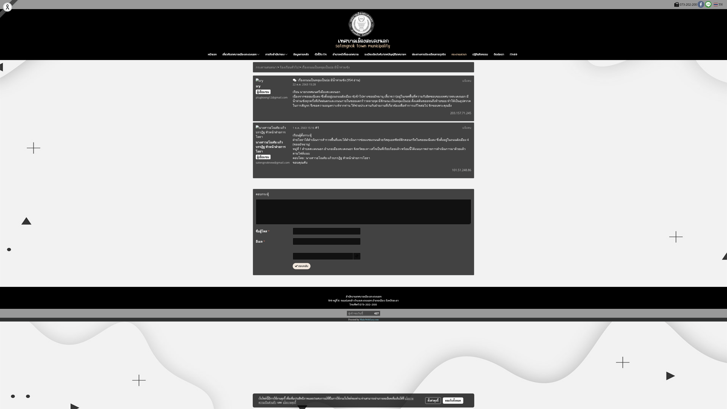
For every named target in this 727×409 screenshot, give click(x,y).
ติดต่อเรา (499, 54)
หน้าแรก (212, 54)
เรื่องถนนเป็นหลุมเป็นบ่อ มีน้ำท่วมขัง (326, 67)
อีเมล (260, 241)
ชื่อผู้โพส (263, 231)
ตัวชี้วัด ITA (321, 54)
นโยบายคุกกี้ (289, 402)
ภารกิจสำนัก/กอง (275, 54)
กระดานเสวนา (459, 54)
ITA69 (513, 54)
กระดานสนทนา (266, 67)
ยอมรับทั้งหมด (453, 400)
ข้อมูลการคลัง (301, 54)
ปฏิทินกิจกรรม (480, 54)
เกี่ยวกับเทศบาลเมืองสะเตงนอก (239, 54)
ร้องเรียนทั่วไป (289, 67)
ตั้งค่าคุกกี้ (433, 400)
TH (720, 4)
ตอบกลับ (303, 266)
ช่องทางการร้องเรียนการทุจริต (429, 54)
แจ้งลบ (466, 81)
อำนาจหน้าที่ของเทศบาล (346, 54)
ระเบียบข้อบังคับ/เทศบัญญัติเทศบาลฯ (385, 54)
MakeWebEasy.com (369, 319)
